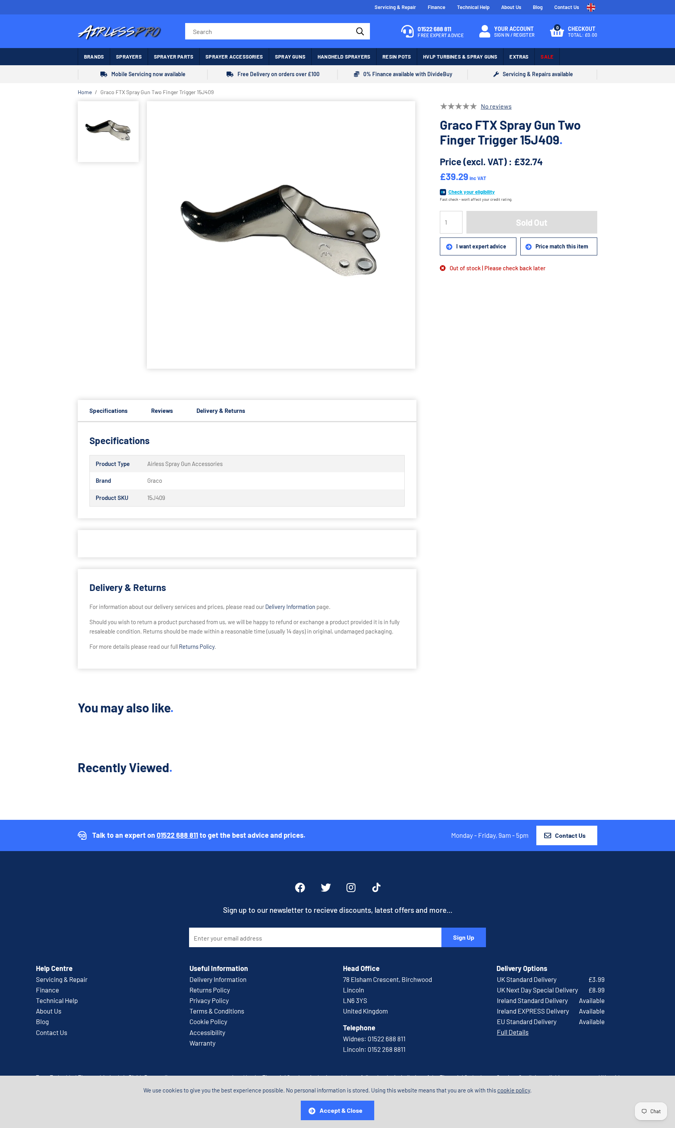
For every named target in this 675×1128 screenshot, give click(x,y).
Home (85, 92)
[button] (573, 31)
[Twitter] (326, 887)
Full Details (513, 1032)
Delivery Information (290, 606)
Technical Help (473, 7)
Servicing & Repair (395, 7)
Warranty (202, 1043)
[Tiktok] (376, 887)
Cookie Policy (208, 1021)
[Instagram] (351, 887)
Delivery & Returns (220, 410)
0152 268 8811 (386, 1049)
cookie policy (513, 1090)
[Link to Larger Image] (281, 235)
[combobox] (277, 31)
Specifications (108, 410)
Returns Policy (196, 646)
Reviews (162, 410)
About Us (511, 7)
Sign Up (463, 937)
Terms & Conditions (216, 1011)
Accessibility (207, 1032)
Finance (436, 7)
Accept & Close (341, 1110)
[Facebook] (300, 887)
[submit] (359, 31)
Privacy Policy (209, 1000)
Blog (538, 7)
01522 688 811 (177, 835)
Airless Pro (120, 31)
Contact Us (566, 7)
